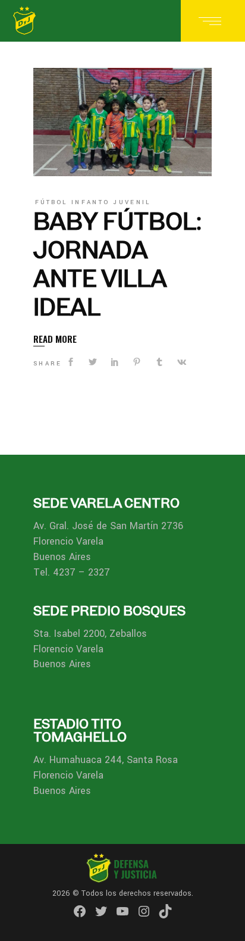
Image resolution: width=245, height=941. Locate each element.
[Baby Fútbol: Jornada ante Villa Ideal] (122, 122)
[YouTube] (122, 911)
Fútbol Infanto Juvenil (93, 202)
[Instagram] (144, 911)
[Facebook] (80, 911)
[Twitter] (101, 911)
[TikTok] (165, 911)
